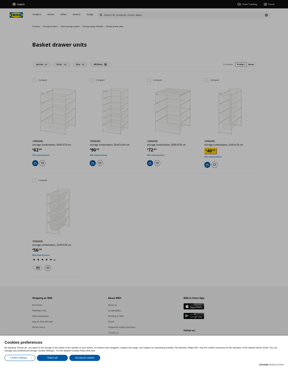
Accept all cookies (84, 357)
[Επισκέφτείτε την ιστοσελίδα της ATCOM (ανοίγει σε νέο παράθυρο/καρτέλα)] (271, 365)
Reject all (52, 357)
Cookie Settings (18, 357)
